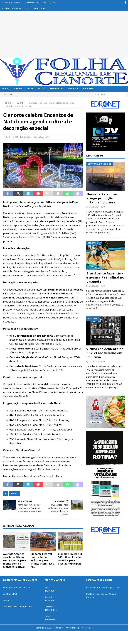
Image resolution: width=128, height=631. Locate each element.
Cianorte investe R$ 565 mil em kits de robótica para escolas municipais (70, 558)
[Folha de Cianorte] (64, 83)
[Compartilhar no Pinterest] (38, 193)
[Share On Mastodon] (78, 193)
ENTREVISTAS (56, 88)
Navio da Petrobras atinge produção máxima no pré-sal (102, 198)
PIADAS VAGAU (39, 8)
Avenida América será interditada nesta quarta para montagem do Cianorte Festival (14, 560)
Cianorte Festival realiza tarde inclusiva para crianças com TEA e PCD (42, 560)
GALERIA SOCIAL (31, 3)
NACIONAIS (88, 88)
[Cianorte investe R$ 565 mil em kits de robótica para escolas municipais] (70, 541)
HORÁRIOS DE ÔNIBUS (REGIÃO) (15, 8)
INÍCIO (5, 88)
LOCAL (30, 88)
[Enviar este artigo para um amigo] (48, 193)
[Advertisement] (64, 34)
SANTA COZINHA (50, 3)
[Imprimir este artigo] (58, 193)
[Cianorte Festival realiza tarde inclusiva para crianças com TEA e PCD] (43, 541)
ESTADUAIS (73, 88)
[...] (109, 232)
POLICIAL (17, 88)
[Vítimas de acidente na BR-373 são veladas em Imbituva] (105, 330)
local (14, 493)
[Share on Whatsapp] (68, 193)
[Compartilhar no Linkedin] (28, 193)
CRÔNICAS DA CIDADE (11, 3)
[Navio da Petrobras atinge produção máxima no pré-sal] (105, 176)
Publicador (27, 136)
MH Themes (87, 627)
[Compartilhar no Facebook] (8, 193)
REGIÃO (41, 88)
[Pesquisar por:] (109, 94)
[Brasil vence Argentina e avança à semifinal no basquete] (105, 255)
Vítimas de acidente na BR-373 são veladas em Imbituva (104, 353)
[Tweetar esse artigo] (18, 193)
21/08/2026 (94, 206)
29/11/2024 (12, 136)
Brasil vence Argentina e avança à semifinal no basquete (105, 277)
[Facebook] (125, 2)
